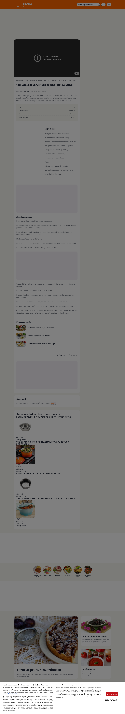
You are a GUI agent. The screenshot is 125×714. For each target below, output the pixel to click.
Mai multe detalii (12, 693)
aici (28, 704)
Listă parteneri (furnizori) (62, 699)
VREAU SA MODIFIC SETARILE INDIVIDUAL (111, 699)
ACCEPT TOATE (112, 694)
